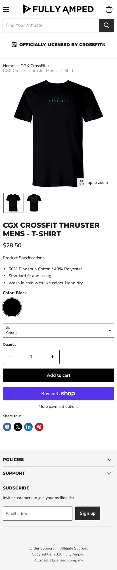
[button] (13, 203)
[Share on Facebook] (7, 427)
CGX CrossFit (32, 65)
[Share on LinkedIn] (28, 427)
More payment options (59, 406)
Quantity (10, 345)
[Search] (106, 25)
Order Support (42, 548)
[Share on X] (18, 427)
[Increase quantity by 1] (53, 357)
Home (8, 65)
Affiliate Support (74, 548)
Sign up (88, 513)
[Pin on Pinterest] (39, 427)
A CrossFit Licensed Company (58, 560)
